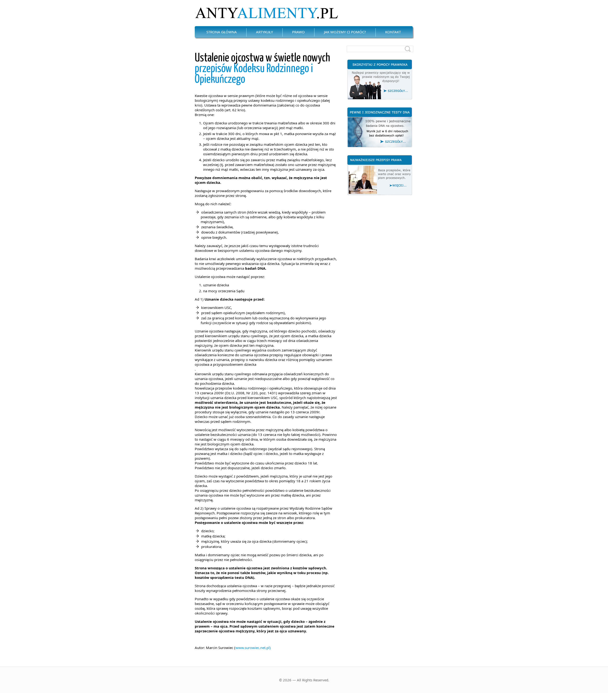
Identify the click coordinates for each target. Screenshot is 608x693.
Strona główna (221, 31)
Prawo (298, 31)
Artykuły (264, 31)
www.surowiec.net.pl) (253, 647)
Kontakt (393, 31)
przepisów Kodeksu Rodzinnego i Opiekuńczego (262, 69)
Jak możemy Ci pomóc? (345, 31)
